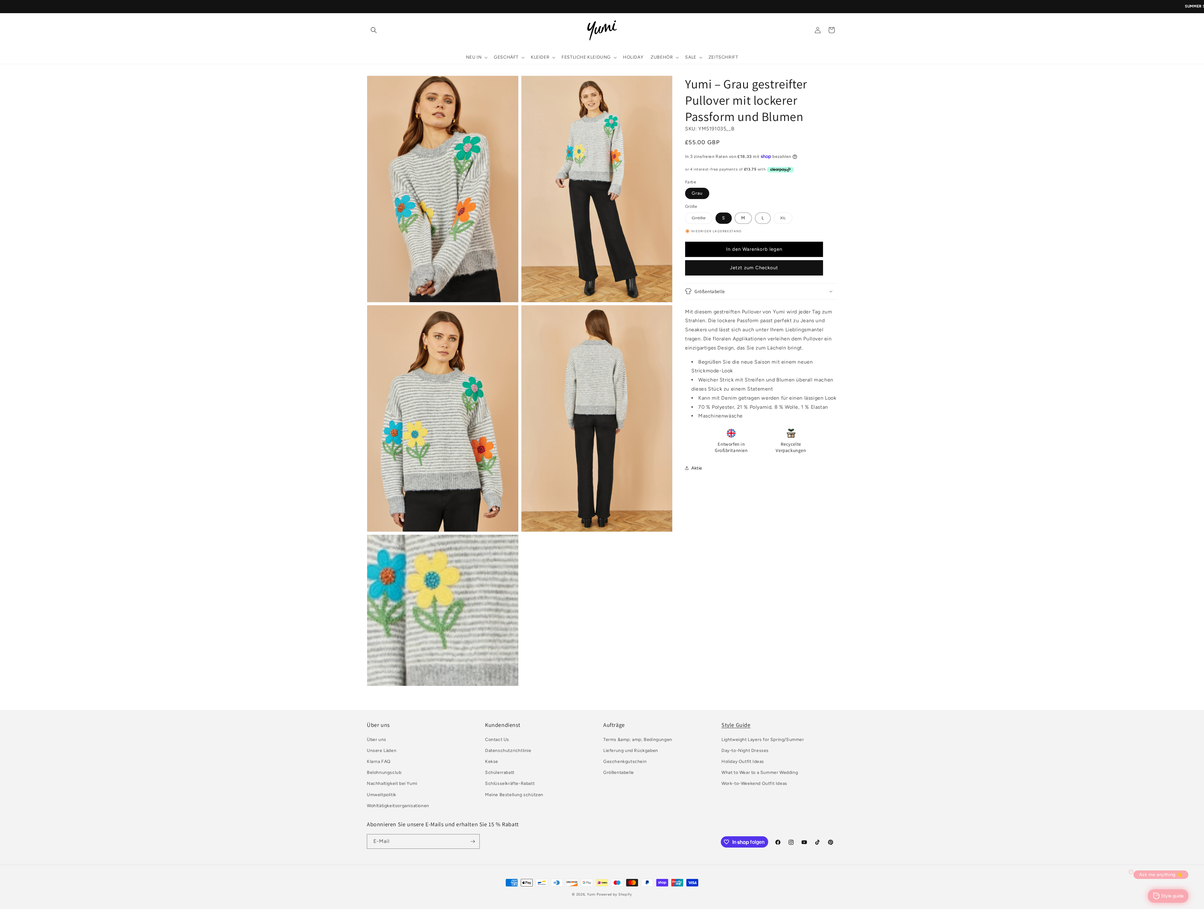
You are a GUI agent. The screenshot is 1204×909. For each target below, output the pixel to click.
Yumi (591, 894)
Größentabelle (618, 772)
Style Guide (736, 724)
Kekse (491, 761)
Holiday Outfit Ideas (742, 761)
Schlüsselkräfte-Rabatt (510, 783)
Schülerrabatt (500, 772)
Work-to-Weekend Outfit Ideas (754, 783)
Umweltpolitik (381, 794)
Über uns (376, 739)
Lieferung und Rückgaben (630, 750)
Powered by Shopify (614, 894)
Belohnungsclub (384, 772)
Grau (697, 193)
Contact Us (497, 739)
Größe (702, 219)
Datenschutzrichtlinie (508, 750)
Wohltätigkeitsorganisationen (398, 805)
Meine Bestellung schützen (514, 794)
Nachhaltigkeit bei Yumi (392, 783)
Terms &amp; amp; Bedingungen (637, 739)
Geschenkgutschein (625, 761)
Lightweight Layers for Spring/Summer (762, 739)
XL (786, 219)
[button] (374, 30)
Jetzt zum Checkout (754, 268)
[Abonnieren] (472, 841)
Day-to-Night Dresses (745, 750)
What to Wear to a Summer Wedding (759, 772)
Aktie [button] (696, 467)
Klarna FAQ (379, 761)
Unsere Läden (381, 750)
